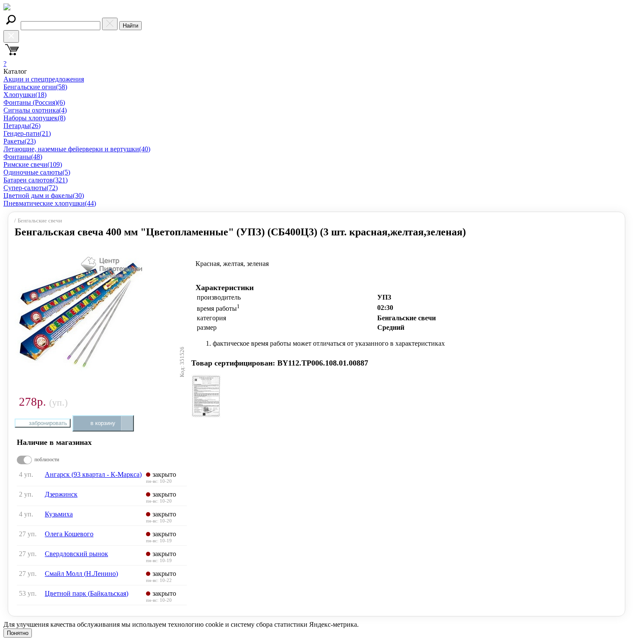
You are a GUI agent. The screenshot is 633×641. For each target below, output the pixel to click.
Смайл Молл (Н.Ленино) (81, 573)
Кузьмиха (59, 514)
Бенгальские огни (35, 87)
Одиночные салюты (36, 172)
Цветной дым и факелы (43, 195)
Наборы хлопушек (34, 118)
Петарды (21, 125)
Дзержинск (61, 494)
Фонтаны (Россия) (34, 102)
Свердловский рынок (76, 553)
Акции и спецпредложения (43, 79)
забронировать (48, 423)
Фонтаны (22, 156)
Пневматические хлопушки (49, 203)
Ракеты (19, 141)
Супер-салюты (30, 187)
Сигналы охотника (35, 110)
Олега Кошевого (69, 534)
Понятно (17, 633)
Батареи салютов (35, 180)
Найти (130, 25)
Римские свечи (32, 164)
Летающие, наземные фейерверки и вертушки (76, 149)
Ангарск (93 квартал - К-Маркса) (93, 474)
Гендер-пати (27, 133)
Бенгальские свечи (40, 221)
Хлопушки (25, 94)
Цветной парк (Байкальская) (86, 593)
